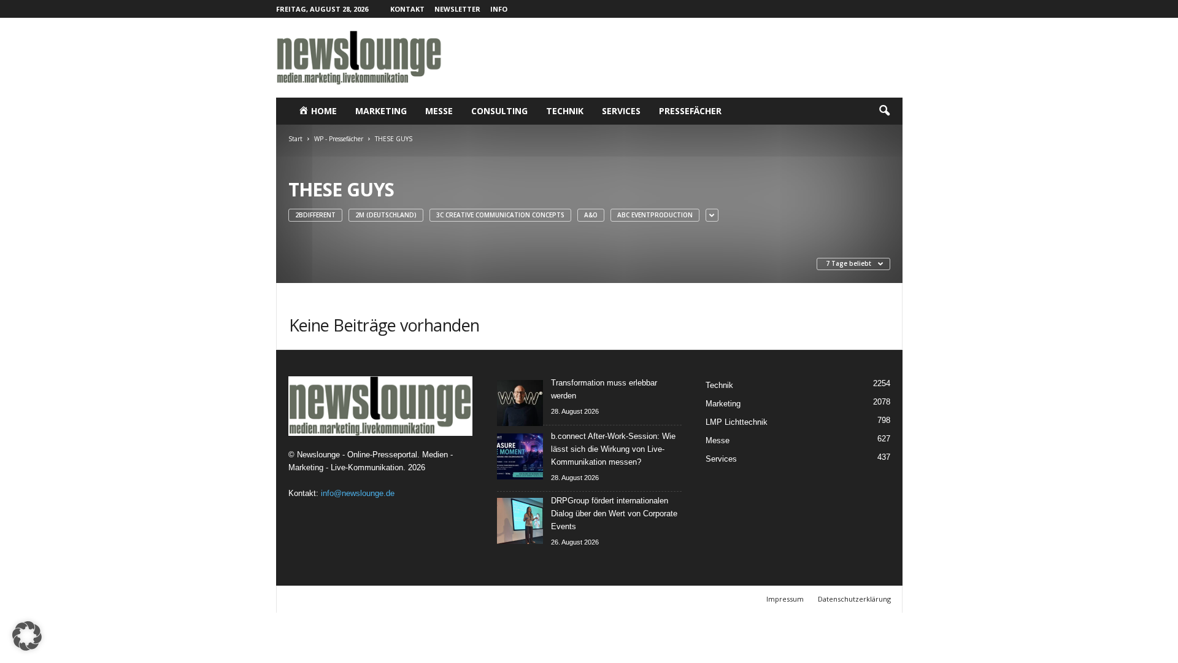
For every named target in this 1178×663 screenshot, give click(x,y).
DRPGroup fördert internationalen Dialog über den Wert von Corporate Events (614, 513)
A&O (591, 215)
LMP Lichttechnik (737, 422)
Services (621, 111)
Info (498, 9)
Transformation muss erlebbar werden (604, 389)
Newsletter (457, 9)
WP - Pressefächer (338, 138)
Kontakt (407, 9)
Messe (439, 111)
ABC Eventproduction (655, 215)
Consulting (499, 111)
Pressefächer (690, 111)
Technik (564, 111)
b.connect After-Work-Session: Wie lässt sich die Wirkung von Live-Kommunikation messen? (613, 449)
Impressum (785, 598)
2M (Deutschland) (386, 215)
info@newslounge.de (358, 493)
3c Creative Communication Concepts (500, 215)
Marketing (381, 111)
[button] (884, 111)
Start (295, 138)
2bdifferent (315, 215)
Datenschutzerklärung (854, 598)
